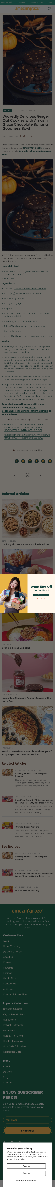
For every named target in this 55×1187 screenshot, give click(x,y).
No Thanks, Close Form (41, 599)
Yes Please (41, 595)
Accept (26, 1166)
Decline (26, 1173)
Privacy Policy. (19, 1159)
